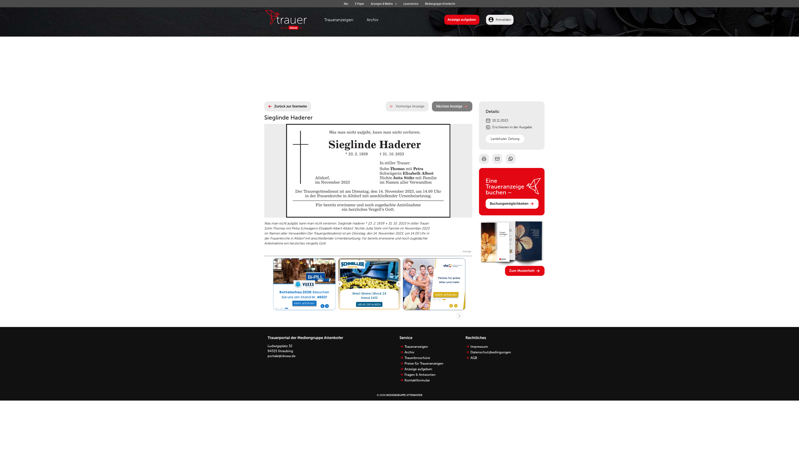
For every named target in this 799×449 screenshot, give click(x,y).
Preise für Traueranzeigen (423, 363)
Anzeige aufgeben (462, 19)
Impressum (479, 346)
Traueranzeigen (338, 19)
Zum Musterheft (522, 271)
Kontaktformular (417, 380)
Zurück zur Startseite (290, 106)
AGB (473, 358)
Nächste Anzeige (449, 106)
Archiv (372, 19)
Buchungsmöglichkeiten (509, 203)
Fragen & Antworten (419, 374)
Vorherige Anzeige (410, 106)
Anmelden (503, 19)
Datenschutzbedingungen (490, 352)
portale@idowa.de (281, 356)
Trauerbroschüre (417, 358)
